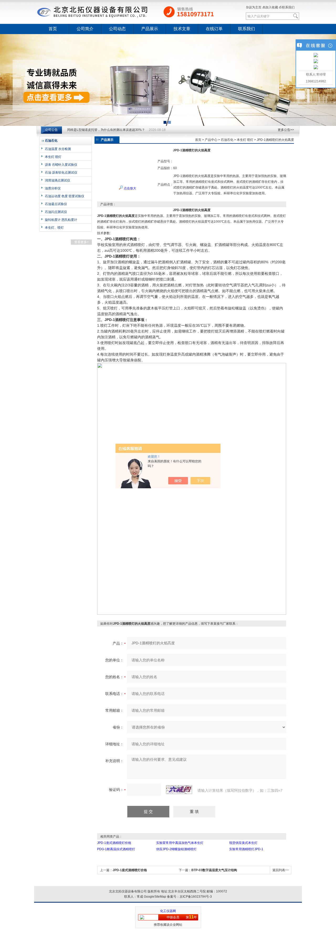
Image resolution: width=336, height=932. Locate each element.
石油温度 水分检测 (58, 149)
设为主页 (255, 7)
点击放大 (129, 188)
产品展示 (149, 28)
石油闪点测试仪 (56, 212)
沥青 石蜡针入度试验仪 (61, 165)
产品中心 (211, 140)
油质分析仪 (53, 188)
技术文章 (182, 28)
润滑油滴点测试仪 (57, 180)
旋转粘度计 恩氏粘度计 (61, 220)
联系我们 (288, 7)
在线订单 (214, 28)
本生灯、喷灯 (54, 227)
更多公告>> (286, 130)
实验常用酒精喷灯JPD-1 (246, 849)
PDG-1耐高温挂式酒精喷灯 (116, 849)
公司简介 (85, 28)
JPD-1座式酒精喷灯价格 (114, 843)
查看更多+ (81, 242)
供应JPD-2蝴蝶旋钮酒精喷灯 (176, 849)
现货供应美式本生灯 (243, 843)
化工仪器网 (168, 911)
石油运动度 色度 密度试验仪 (64, 196)
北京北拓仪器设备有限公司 (135, 12)
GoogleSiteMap (155, 896)
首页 (53, 28)
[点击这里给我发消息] (316, 55)
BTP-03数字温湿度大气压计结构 (214, 870)
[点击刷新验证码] (179, 789)
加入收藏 (271, 7)
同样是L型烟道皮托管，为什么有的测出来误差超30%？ (106, 130)
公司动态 (117, 28)
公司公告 (51, 130)
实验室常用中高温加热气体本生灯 (179, 843)
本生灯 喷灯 (53, 157)
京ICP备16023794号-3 (196, 896)
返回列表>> (280, 870)
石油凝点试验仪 (56, 204)
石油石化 (227, 140)
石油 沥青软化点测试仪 (61, 172)
